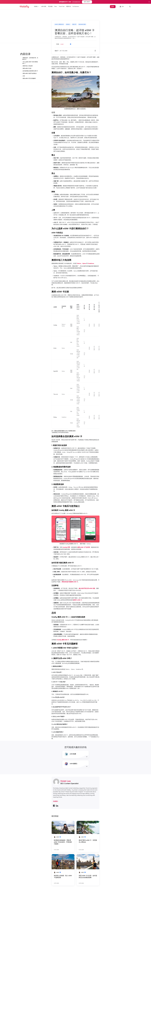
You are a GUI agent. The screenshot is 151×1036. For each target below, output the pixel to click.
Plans (55, 6)
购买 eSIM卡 (87, 1)
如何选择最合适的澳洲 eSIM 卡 (30, 71)
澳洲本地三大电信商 (28, 65)
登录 (112, 6)
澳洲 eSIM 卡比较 (27, 68)
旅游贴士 (68, 24)
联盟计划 (68, 6)
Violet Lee (65, 781)
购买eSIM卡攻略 (82, 24)
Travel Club (61, 6)
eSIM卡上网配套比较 (59, 24)
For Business (76, 6)
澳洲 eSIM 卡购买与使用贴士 (30, 73)
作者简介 (55, 801)
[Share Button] (95, 51)
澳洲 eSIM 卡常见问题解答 (29, 78)
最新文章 (74, 24)
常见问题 (50, 6)
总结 (24, 76)
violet (62, 44)
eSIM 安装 (43, 6)
